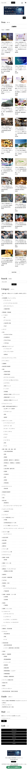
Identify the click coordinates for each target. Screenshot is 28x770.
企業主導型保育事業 (8, 451)
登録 (4, 720)
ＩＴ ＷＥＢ (4, 315)
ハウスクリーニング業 (7, 551)
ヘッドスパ (6, 388)
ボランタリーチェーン (9, 306)
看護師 (5, 457)
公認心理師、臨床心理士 (9, 468)
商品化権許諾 (7, 633)
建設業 (3, 685)
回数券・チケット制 (6, 563)
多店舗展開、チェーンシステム (9, 298)
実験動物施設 (7, 673)
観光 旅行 (4, 500)
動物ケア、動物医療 (6, 654)
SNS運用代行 (7, 337)
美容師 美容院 (7, 371)
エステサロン (7, 382)
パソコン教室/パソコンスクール (11, 525)
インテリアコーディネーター (10, 588)
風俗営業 (6, 488)
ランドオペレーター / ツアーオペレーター (13, 505)
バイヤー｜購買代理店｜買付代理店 (11, 647)
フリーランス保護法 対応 (7, 679)
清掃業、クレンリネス (7, 608)
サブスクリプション (6, 554)
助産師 (5, 471)
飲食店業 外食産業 (6, 366)
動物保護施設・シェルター (10, 670)
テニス (5, 445)
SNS (3, 332)
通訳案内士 (6, 502)
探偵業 (5, 559)
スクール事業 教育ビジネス (8, 517)
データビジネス (7, 320)
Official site (14, 730)
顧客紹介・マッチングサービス (9, 568)
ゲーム (3, 494)
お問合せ (4, 702)
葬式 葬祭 (4, 540)
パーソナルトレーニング (9, 422)
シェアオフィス (7, 616)
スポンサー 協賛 (5, 531)
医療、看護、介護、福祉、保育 (9, 449)
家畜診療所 (6, 667)
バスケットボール (8, 431)
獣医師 (5, 656)
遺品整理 (4, 543)
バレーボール (7, 440)
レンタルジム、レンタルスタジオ (11, 622)
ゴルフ (5, 437)
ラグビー (6, 434)
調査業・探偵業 (5, 557)
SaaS (5, 326)
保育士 (5, 465)
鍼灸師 (5, 417)
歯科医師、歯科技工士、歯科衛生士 (11, 460)
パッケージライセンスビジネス (10, 303)
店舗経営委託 (7, 308)
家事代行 (4, 546)
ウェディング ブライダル (7, 509)
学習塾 (5, 519)
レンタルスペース (6, 611)
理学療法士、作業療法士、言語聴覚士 (12, 462)
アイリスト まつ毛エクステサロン (11, 380)
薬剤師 (5, 480)
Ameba (14, 743)
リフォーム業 (5, 548)
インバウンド (5, 514)
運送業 (3, 603)
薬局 (5, 477)
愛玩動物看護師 (7, 659)
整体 (5, 414)
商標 (5, 636)
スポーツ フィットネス (7, 420)
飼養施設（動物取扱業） (9, 676)
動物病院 (6, 665)
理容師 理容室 (7, 374)
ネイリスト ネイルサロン (9, 377)
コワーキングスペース (9, 613)
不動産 (3, 586)
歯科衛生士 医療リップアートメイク (12, 394)
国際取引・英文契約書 (7, 628)
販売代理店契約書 (8, 645)
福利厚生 (4, 574)
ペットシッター (7, 662)
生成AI (3, 651)
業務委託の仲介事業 (8, 571)
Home (3, 29)
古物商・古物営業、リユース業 (9, 594)
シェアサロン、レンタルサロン (10, 619)
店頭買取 (6, 599)
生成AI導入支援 (7, 323)
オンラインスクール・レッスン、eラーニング (14, 528)
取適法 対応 (4, 682)
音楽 (3, 497)
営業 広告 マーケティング (7, 346)
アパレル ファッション (7, 403)
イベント (4, 625)
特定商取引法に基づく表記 (8, 706)
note (14, 741)
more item (14, 272)
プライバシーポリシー (7, 688)
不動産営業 (6, 591)
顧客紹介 (6, 354)
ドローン (4, 565)
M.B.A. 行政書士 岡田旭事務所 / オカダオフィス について (14, 700)
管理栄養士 (6, 482)
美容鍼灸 (6, 391)
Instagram (14, 732)
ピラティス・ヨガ (8, 425)
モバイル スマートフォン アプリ (9, 357)
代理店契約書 (5, 642)
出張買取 (6, 596)
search (13, 2)
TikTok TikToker (7, 340)
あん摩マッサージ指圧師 (9, 408)
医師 (5, 454)
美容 (3, 369)
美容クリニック (7, 385)
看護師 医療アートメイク (9, 397)
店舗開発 (4, 363)
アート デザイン (5, 360)
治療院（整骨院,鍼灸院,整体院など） (10, 406)
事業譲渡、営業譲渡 (6, 312)
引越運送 (6, 605)
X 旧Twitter (6, 343)
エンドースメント (8, 534)
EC (4, 317)
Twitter (14, 735)
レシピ (5, 639)
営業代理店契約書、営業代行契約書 (10, 691)
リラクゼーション (8, 411)
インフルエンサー (8, 348)
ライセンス (4, 631)
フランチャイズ (7, 300)
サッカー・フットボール (9, 428)
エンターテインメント (7, 486)
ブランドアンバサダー (9, 351)
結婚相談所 (6, 511)
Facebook (14, 738)
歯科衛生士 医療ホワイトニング (11, 400)
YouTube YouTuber (8, 334)
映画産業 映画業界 (6, 492)
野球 (5, 442)
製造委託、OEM (5, 583)
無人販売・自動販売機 (7, 577)
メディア (4, 329)
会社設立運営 (5, 537)
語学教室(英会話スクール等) (10, 522)
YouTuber (4, 580)
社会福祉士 (6, 474)
